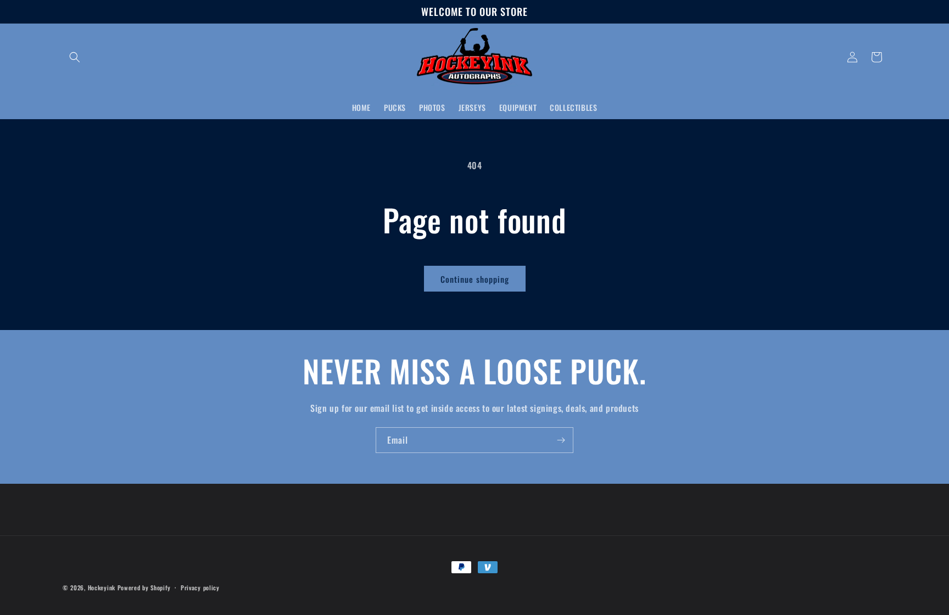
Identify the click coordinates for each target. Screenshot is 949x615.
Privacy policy (200, 587)
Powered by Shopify (144, 587)
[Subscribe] (561, 440)
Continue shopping (474, 279)
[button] (75, 57)
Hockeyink (101, 587)
